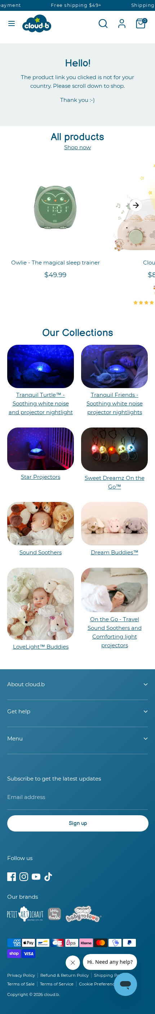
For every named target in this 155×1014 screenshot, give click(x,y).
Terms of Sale (21, 984)
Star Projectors (40, 476)
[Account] (122, 20)
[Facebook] (11, 876)
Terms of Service (57, 984)
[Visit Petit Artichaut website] (25, 915)
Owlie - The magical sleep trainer (55, 262)
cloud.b (51, 994)
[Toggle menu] (11, 23)
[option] (51, 226)
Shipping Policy (110, 975)
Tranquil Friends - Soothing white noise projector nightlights (115, 403)
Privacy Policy (21, 975)
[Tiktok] (48, 876)
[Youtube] (36, 876)
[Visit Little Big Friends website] (54, 915)
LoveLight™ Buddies (40, 646)
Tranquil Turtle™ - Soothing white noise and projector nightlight (41, 403)
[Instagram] (23, 876)
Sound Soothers (40, 552)
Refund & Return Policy (64, 975)
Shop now (77, 147)
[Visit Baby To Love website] (84, 915)
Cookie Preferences (99, 984)
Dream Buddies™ (114, 552)
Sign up (78, 823)
